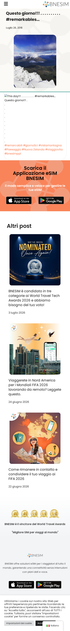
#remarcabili (13, 145)
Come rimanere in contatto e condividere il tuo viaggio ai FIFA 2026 (32, 474)
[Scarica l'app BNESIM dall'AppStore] (21, 584)
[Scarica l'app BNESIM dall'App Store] (19, 200)
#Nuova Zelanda (33, 149)
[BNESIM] (35, 555)
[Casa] (55, 4)
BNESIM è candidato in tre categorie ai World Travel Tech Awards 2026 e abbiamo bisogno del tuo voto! (34, 298)
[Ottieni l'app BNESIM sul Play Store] (51, 200)
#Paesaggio (12, 149)
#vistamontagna (50, 145)
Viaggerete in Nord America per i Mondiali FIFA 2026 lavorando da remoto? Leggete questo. (34, 387)
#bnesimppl (12, 154)
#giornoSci (30, 145)
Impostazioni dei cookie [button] (19, 623)
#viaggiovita (54, 149)
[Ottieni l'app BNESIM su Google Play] (48, 584)
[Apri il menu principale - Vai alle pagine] (6, 3)
